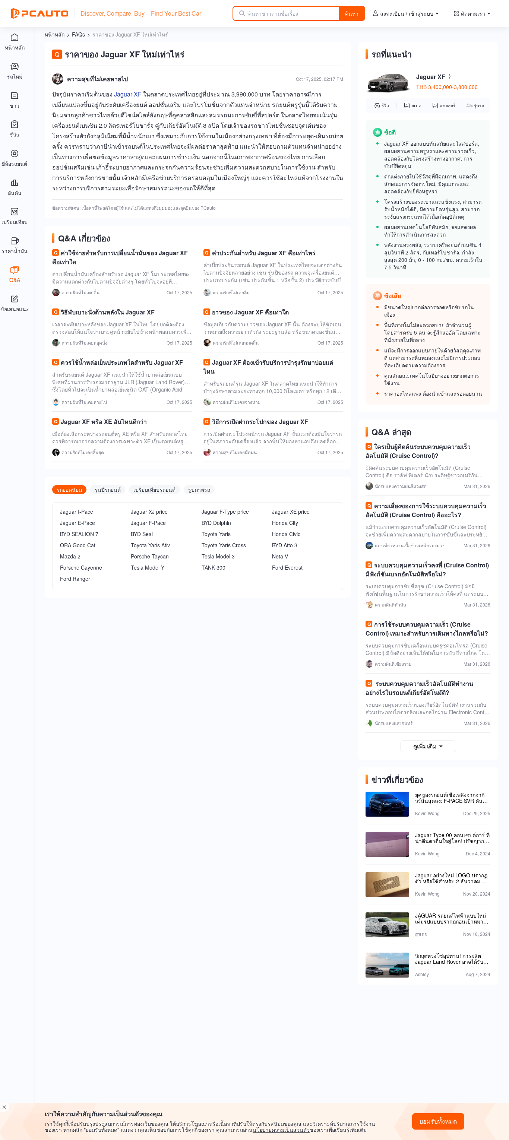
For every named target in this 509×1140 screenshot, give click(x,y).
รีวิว (385, 105)
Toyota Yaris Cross (224, 545)
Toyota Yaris (216, 534)
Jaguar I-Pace (76, 511)
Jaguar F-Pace (148, 522)
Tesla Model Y (147, 567)
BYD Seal (142, 534)
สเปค (416, 105)
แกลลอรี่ (447, 105)
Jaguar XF (128, 94)
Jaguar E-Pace (77, 522)
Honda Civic (286, 534)
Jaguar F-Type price (225, 511)
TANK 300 (213, 567)
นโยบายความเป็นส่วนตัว (281, 1129)
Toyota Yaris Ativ (150, 545)
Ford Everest (287, 567)
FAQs (78, 34)
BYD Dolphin (216, 522)
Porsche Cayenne (81, 567)
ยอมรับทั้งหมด (438, 1121)
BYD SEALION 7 (79, 534)
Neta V (280, 556)
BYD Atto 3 (284, 545)
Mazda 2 (70, 556)
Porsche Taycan (150, 556)
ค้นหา (351, 13)
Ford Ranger (75, 578)
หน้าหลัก (54, 34)
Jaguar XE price (291, 511)
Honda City (285, 522)
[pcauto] (39, 13)
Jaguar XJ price (149, 511)
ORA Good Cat (77, 545)
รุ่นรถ (479, 105)
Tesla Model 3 (218, 556)
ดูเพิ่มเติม (425, 746)
